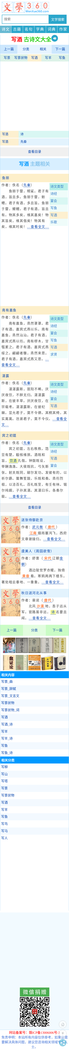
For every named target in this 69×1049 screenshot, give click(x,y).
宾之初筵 (9, 435)
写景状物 (20, 58)
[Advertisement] (34, 96)
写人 (4, 838)
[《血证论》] (9, 669)
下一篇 (60, 49)
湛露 (5, 376)
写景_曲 (7, 681)
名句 (29, 29)
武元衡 (37, 527)
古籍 (17, 29)
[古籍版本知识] (60, 652)
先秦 (23, 141)
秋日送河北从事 (34, 593)
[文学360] (34, 7)
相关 (43, 49)
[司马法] (47, 652)
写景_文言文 (10, 696)
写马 (4, 831)
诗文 (6, 29)
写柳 (4, 767)
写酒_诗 (7, 724)
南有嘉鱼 (9, 310)
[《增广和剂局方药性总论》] (21, 669)
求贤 (53, 354)
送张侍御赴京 (32, 520)
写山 (4, 774)
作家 (63, 29)
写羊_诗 (7, 738)
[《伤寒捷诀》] (60, 669)
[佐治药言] (21, 652)
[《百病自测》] (34, 669)
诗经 (53, 194)
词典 (52, 29)
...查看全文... (38, 227)
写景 (7, 58)
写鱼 (62, 58)
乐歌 (53, 222)
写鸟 (4, 824)
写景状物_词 (10, 710)
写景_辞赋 (8, 689)
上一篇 (9, 49)
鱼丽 (5, 178)
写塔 (4, 781)
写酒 (34, 58)
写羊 (48, 58)
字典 (40, 29)
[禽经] (34, 652)
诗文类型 (57, 186)
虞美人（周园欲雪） (37, 551)
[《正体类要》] (47, 669)
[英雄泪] (9, 652)
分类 (26, 49)
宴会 (53, 201)
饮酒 (13, 461)
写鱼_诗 (7, 753)
